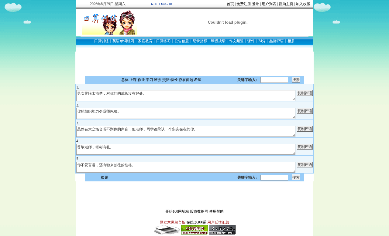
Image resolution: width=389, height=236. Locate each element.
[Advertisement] (194, 64)
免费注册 (243, 4)
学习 (149, 80)
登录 (255, 4)
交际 (166, 80)
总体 (125, 80)
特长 (174, 80)
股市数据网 (199, 211)
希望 (197, 80)
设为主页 (286, 4)
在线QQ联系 (196, 222)
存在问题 (186, 80)
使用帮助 (216, 211)
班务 (157, 80)
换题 (104, 177)
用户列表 (269, 4)
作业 (141, 80)
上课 (133, 80)
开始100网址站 (177, 211)
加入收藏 (303, 4)
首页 (230, 4)
